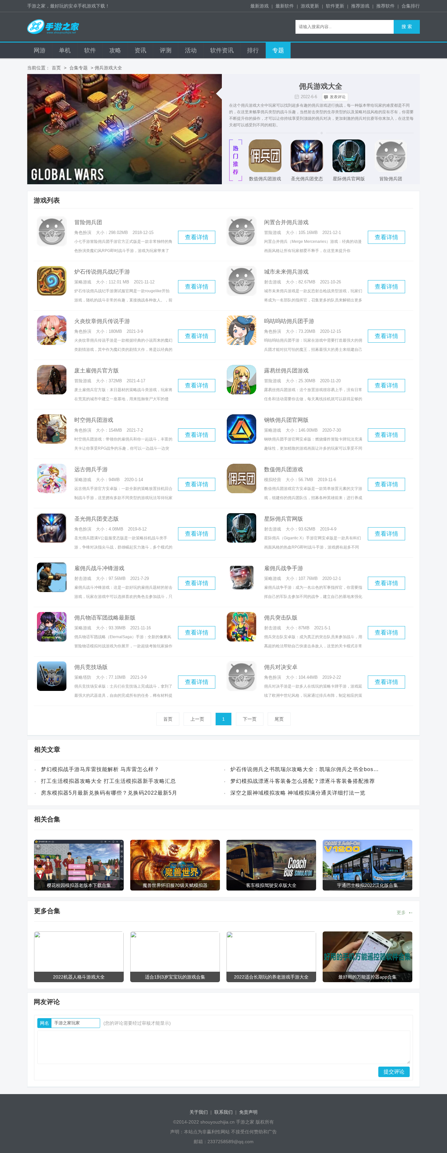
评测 (165, 50)
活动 (191, 50)
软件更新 (335, 6)
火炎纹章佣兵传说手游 (102, 321)
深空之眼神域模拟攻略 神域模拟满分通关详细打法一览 (298, 793)
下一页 (250, 719)
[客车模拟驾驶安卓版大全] (271, 865)
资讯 (140, 50)
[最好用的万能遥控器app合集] (367, 956)
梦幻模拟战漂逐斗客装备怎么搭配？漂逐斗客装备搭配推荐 (302, 781)
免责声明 (248, 1112)
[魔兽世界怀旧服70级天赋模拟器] (175, 865)
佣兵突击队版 (280, 618)
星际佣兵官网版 (349, 178)
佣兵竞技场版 (91, 667)
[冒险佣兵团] (390, 155)
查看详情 (196, 237)
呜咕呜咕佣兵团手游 (289, 321)
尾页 (279, 719)
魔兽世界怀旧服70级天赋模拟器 (175, 885)
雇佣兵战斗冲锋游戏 (99, 568)
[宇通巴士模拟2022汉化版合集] (367, 865)
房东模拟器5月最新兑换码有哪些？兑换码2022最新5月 (109, 793)
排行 (253, 50)
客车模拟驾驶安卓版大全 (271, 885)
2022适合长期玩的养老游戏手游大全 (271, 977)
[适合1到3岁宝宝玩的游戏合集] (175, 956)
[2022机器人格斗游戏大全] (79, 956)
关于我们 (198, 1112)
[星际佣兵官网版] (348, 155)
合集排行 (411, 6)
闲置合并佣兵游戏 (286, 222)
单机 (65, 50)
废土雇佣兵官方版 (96, 371)
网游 (39, 50)
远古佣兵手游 (91, 469)
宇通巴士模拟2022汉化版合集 (367, 885)
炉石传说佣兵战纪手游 (102, 272)
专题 (278, 50)
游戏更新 (310, 6)
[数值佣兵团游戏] (265, 155)
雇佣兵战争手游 (283, 568)
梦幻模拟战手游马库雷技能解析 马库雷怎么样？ (100, 769)
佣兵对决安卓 (280, 667)
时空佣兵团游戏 (93, 420)
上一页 (197, 719)
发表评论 (338, 97)
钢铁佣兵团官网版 (286, 420)
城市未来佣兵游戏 (286, 272)
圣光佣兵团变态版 (307, 180)
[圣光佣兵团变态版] (307, 155)
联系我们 (223, 1112)
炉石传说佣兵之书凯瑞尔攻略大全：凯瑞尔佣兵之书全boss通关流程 (305, 769)
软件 (90, 50)
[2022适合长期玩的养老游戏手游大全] (271, 956)
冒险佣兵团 (390, 178)
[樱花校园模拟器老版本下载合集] (79, 865)
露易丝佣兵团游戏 (286, 371)
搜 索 (407, 26)
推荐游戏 (360, 6)
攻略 (115, 50)
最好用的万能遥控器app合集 (367, 977)
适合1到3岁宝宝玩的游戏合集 (175, 977)
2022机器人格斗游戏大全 (79, 977)
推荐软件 (385, 6)
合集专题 (78, 67)
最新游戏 (259, 6)
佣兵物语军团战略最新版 (104, 618)
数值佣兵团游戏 (265, 178)
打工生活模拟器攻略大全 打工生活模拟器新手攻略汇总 (108, 781)
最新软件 (285, 6)
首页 (56, 67)
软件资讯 (222, 50)
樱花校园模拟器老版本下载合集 (79, 885)
